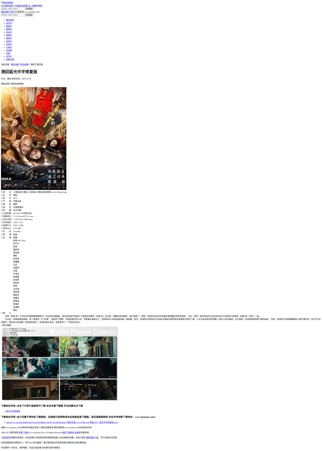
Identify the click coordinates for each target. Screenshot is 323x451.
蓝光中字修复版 (13, 411)
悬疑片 (9, 38)
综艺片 (9, 56)
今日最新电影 (7, 6)
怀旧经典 (24, 64)
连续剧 (9, 50)
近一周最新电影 (35, 6)
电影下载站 (24, 432)
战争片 (9, 41)
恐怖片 (9, 44)
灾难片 (9, 47)
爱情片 (9, 29)
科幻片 (9, 32)
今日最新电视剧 (21, 6)
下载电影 (5, 438)
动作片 (9, 23)
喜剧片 (9, 26)
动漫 (8, 53)
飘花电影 (15, 64)
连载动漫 (10, 59)
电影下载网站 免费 (70, 432)
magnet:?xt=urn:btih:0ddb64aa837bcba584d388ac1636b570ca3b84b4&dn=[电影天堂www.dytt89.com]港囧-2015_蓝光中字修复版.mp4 (62, 422)
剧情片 (9, 35)
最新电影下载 (7, 12)
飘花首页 (10, 20)
